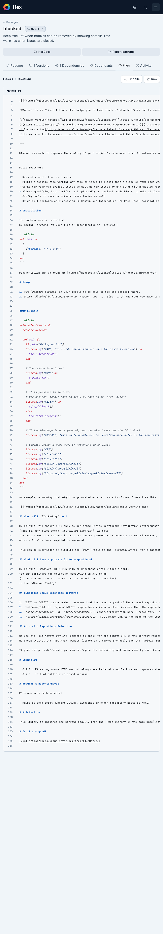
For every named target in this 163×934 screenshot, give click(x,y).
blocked (12, 28)
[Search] (145, 7)
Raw (154, 79)
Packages (12, 22)
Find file (134, 79)
